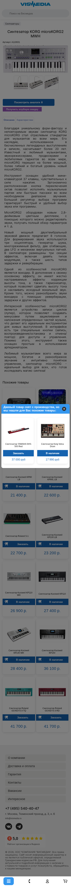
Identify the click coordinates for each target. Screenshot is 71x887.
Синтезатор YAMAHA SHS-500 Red (18, 445)
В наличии (52, 453)
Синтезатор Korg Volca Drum (52, 445)
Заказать (18, 453)
